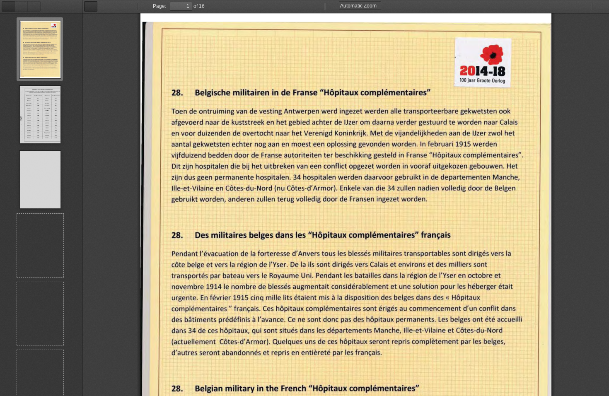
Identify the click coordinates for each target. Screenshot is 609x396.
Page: (159, 6)
